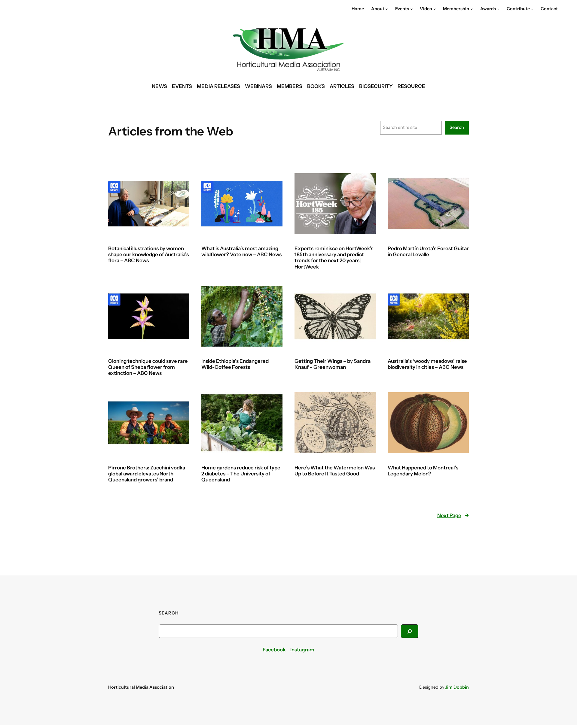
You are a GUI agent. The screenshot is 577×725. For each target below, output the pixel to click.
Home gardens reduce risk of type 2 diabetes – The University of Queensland (240, 474)
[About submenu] (386, 9)
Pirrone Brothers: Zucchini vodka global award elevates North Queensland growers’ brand (146, 474)
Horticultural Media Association (141, 687)
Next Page (453, 515)
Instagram (302, 650)
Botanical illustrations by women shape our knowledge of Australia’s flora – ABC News (148, 254)
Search (457, 127)
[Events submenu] (411, 9)
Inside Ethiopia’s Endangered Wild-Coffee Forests (235, 364)
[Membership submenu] (471, 9)
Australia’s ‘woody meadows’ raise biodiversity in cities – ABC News (427, 364)
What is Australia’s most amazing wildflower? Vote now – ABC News (241, 251)
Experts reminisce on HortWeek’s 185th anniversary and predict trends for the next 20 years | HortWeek (334, 257)
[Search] (409, 631)
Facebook (274, 650)
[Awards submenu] (498, 9)
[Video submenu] (434, 9)
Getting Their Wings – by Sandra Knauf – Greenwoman (333, 364)
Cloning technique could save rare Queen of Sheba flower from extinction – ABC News (148, 367)
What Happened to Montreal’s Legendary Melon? (423, 471)
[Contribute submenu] (532, 9)
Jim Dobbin (457, 687)
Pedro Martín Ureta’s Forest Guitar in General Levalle (428, 251)
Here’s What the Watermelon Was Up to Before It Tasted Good (335, 471)
